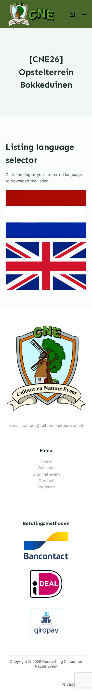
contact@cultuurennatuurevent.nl (52, 425)
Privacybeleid (74, 684)
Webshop (46, 467)
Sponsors (46, 486)
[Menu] (84, 14)
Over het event (46, 474)
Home (46, 461)
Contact (46, 480)
